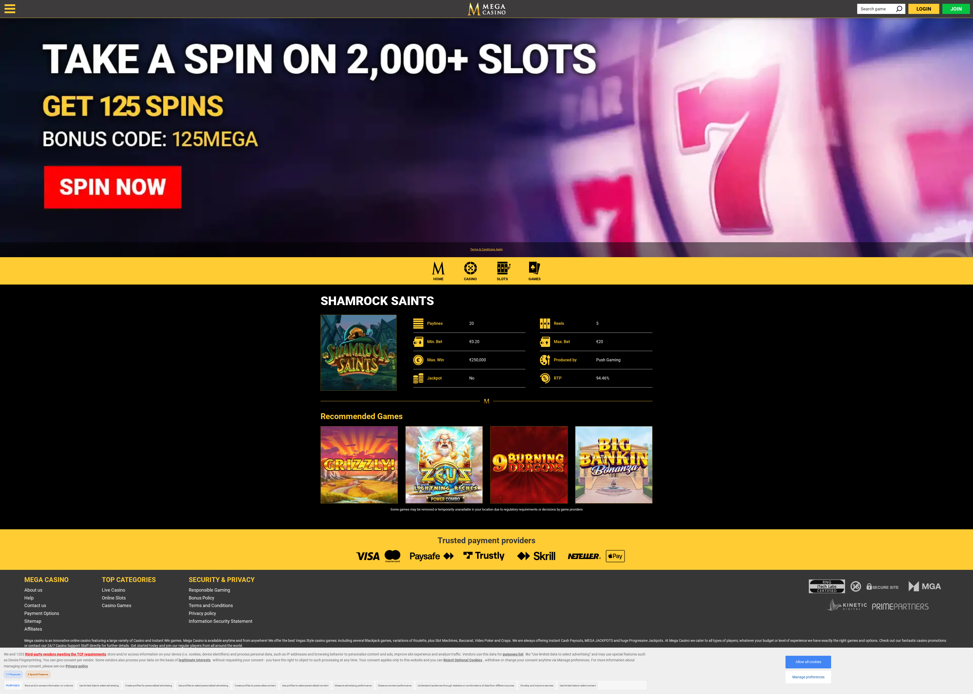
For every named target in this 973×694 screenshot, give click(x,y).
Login (923, 9)
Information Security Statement (220, 621)
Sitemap (32, 621)
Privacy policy (202, 613)
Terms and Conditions (211, 605)
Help (29, 598)
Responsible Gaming (209, 590)
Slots (502, 279)
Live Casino (113, 590)
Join (956, 9)
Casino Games (116, 605)
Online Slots (114, 598)
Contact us (35, 605)
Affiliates (33, 629)
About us (33, 590)
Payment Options (41, 613)
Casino (470, 279)
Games (535, 279)
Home (438, 279)
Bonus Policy (201, 598)
